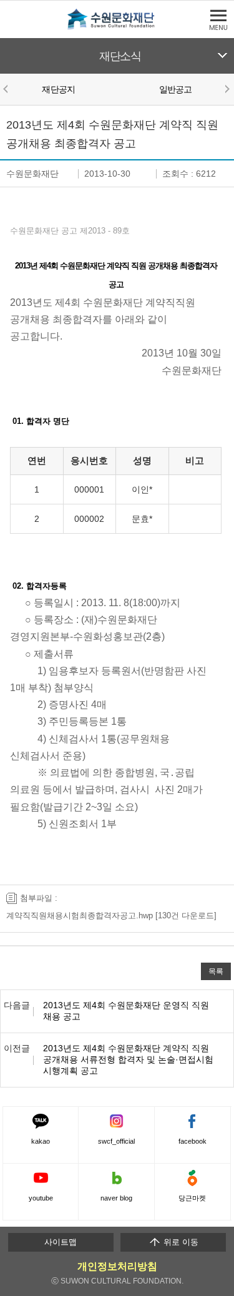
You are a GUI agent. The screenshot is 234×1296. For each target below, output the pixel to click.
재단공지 (58, 89)
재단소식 (120, 56)
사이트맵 (60, 1242)
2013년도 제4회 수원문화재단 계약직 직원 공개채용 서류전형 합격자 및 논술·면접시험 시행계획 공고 (128, 1059)
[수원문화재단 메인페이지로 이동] (117, 27)
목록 (215, 971)
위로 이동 (179, 1242)
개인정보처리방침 (117, 1266)
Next (226, 89)
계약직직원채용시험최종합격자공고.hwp (79, 915)
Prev (7, 89)
